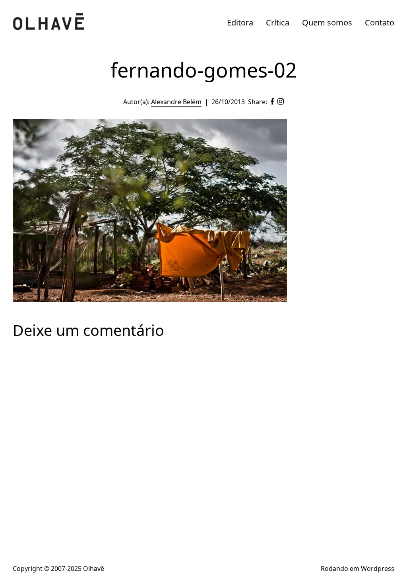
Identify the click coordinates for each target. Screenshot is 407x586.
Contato (379, 22)
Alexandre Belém (176, 101)
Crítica (277, 22)
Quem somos (327, 22)
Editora (240, 22)
